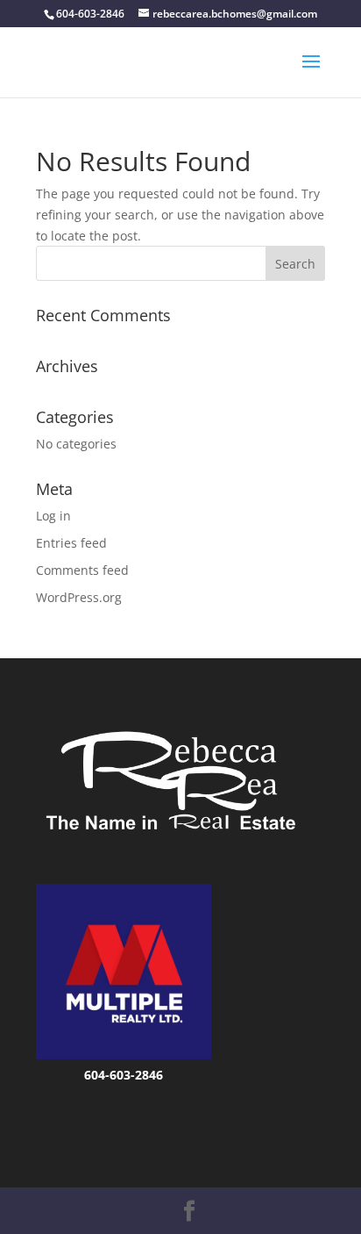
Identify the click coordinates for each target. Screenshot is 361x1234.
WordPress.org (79, 597)
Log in (53, 515)
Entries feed (71, 542)
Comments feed (82, 570)
